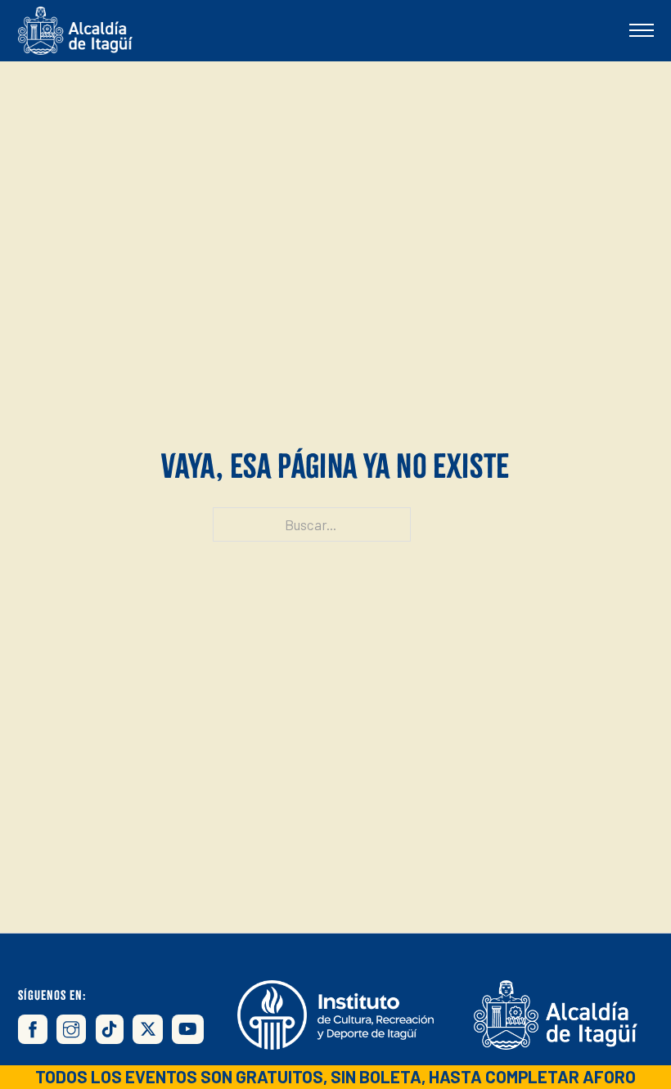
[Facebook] (32, 1029)
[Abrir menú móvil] (641, 30)
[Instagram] (71, 1029)
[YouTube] (188, 1029)
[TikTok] (110, 1029)
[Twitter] (147, 1029)
